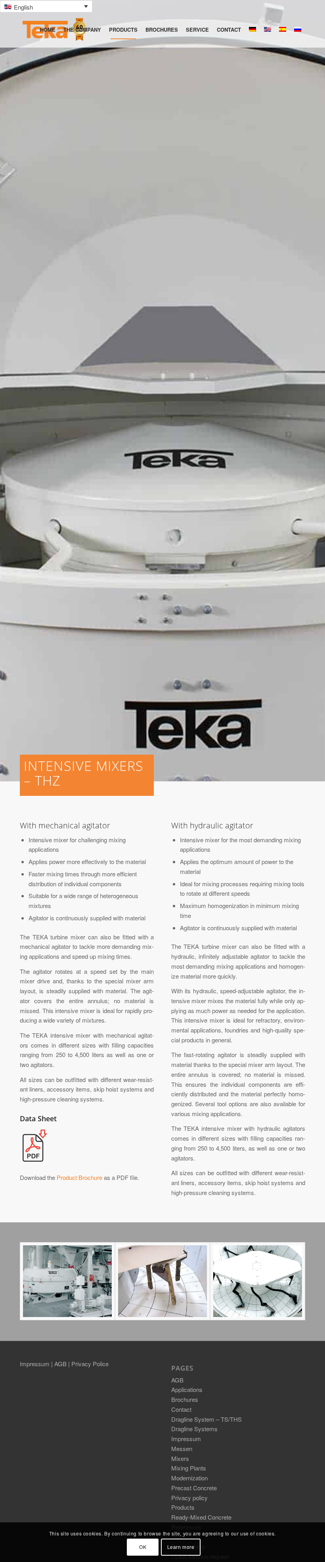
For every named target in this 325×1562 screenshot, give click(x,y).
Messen (181, 1448)
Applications (187, 1389)
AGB (61, 1363)
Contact (181, 1409)
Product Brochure (79, 1177)
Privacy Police (90, 1363)
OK (142, 1546)
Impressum (35, 1363)
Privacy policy (189, 1497)
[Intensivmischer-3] (257, 1281)
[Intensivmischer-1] (67, 1281)
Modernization (189, 1478)
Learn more (181, 1546)
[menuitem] (47, 29)
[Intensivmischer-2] (162, 1281)
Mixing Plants (188, 1468)
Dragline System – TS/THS (206, 1419)
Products (183, 1507)
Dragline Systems (194, 1428)
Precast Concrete (194, 1488)
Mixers (180, 1458)
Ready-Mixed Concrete (201, 1517)
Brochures (184, 1399)
